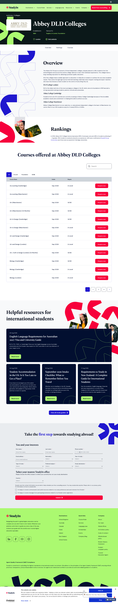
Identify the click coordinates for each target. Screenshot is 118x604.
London (38, 39)
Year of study (79, 456)
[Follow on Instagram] (28, 539)
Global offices (102, 526)
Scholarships (82, 529)
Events (78, 8)
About (100, 519)
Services (49, 8)
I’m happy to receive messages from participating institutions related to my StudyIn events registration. (45, 492)
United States (63, 540)
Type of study (20, 463)
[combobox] (77, 452)
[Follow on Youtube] (22, 539)
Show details (24, 600)
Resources (69, 8)
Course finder (41, 8)
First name (19, 449)
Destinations (29, 8)
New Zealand (62, 536)
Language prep (59, 8)
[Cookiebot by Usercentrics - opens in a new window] (10, 601)
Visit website (52, 39)
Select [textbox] (47, 459)
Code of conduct (103, 533)
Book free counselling (99, 8)
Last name (49, 449)
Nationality (49, 456)
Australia (61, 523)
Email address (20, 456)
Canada (61, 526)
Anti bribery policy (103, 529)
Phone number (79, 449)
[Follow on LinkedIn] (9, 539)
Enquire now (102, 186)
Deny (100, 600)
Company (84, 8)
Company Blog (83, 536)
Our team (101, 523)
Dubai (60, 529)
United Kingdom (63, 519)
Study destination (80, 463)
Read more (15, 357)
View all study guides (58, 413)
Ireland (61, 533)
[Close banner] (115, 589)
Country (18, 478)
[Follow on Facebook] (15, 539)
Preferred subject (51, 463)
